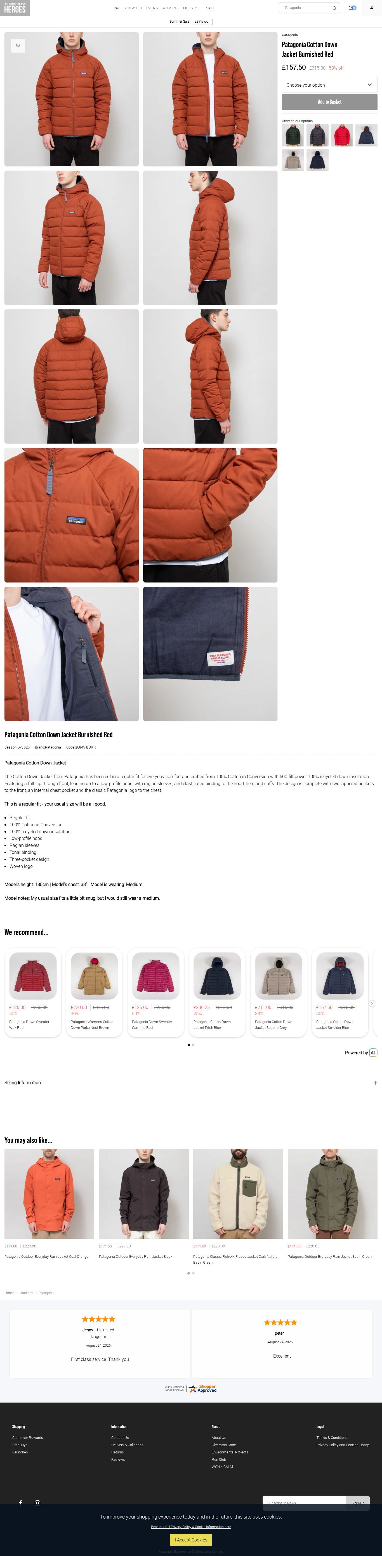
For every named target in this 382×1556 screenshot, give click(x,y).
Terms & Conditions (332, 1437)
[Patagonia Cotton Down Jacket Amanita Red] (342, 135)
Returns (117, 1452)
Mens (153, 8)
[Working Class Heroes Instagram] (37, 1503)
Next (372, 1215)
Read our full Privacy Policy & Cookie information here (191, 1526)
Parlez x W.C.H (128, 8)
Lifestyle (192, 8)
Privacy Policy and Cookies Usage (343, 1444)
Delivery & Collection (127, 1444)
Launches (20, 1452)
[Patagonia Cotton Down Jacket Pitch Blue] (317, 160)
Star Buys (19, 1444)
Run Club (219, 1459)
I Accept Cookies (191, 1540)
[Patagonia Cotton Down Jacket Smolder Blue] (366, 135)
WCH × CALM (222, 1466)
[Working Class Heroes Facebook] (21, 1503)
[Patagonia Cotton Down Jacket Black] (317, 135)
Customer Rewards (27, 1437)
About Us (219, 1437)
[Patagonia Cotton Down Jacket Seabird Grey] (293, 160)
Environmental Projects (230, 1452)
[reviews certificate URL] (191, 1388)
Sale (210, 8)
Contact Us (120, 1437)
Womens (170, 8)
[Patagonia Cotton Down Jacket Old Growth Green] (293, 135)
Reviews (118, 1459)
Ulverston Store (224, 1444)
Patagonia (290, 34)
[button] (372, 1003)
